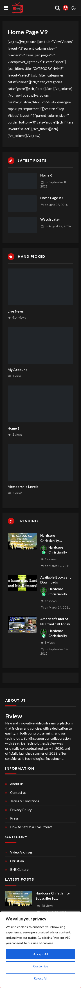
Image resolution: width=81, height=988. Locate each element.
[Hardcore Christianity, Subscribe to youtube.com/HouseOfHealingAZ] (22, 541)
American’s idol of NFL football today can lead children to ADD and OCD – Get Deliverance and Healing (56, 621)
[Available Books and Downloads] (22, 583)
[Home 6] (22, 181)
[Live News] (41, 286)
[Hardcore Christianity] (43, 548)
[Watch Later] (22, 225)
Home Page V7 (51, 198)
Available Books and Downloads (56, 579)
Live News (16, 311)
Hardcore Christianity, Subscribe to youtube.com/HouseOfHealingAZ (56, 538)
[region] (40, 949)
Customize (40, 966)
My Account (17, 370)
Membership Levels (23, 487)
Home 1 (14, 428)
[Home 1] (41, 403)
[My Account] (41, 345)
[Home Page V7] (22, 203)
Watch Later (50, 219)
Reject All (40, 978)
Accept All (40, 954)
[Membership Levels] (41, 462)
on (56, 205)
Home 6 (46, 175)
